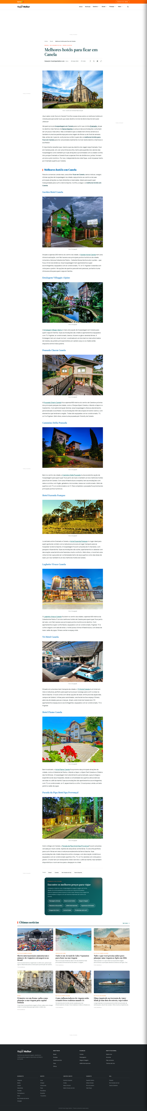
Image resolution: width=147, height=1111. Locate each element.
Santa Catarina (113, 1085)
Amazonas (43, 1085)
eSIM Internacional (71, 905)
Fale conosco (110, 1060)
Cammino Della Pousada (71, 475)
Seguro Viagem (83, 901)
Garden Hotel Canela (88, 255)
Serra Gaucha (78, 872)
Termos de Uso (110, 1063)
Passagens (83, 1057)
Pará (41, 1088)
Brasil (103, 6)
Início (81, 7)
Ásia (54, 1063)
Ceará (19, 1085)
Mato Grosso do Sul (69, 1088)
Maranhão (20, 1088)
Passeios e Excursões (55, 905)
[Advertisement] (73, 22)
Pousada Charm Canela (52, 402)
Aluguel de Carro (54, 910)
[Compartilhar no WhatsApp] (97, 61)
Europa (55, 1057)
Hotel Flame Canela (62, 769)
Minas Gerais (90, 1083)
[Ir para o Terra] (20, 2)
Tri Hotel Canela (84, 689)
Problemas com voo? (81, 910)
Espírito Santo (90, 1080)
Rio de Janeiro (90, 1085)
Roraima (42, 1093)
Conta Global (67, 910)
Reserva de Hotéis (69, 901)
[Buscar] (128, 6)
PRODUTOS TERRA (122, 1)
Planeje (111, 6)
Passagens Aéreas (54, 901)
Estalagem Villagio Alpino (53, 330)
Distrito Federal (67, 1080)
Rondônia (43, 1090)
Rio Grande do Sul (56, 45)
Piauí (18, 1096)
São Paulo (89, 1088)
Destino (95, 6)
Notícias (87, 7)
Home (46, 41)
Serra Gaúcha (67, 45)
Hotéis (81, 1054)
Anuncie (108, 1057)
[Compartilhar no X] (93, 61)
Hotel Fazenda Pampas (78, 541)
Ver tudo (125, 923)
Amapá (42, 1083)
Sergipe (19, 1101)
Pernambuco (20, 1093)
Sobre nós (109, 1054)
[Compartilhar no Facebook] (90, 61)
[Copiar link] (101, 61)
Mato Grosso (67, 1085)
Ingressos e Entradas (87, 905)
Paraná (111, 1080)
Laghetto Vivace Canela (53, 617)
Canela (57, 872)
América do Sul (57, 1060)
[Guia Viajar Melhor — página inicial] (23, 6)
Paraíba (19, 1090)
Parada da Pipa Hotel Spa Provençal (75, 846)
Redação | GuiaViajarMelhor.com (54, 61)
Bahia (18, 1083)
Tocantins (43, 1096)
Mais (119, 6)
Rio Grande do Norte (23, 1098)
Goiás (65, 1083)
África (55, 1066)
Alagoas (19, 1080)
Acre (41, 1080)
